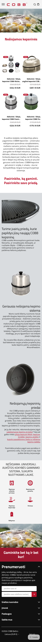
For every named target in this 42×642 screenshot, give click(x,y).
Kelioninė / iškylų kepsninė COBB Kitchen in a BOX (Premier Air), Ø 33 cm (11, 80)
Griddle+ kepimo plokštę (28, 437)
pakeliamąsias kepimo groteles (20, 432)
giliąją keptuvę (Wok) (23, 434)
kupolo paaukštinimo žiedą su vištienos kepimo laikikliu (23, 440)
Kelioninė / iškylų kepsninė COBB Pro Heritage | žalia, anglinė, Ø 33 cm (31, 117)
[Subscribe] (34, 594)
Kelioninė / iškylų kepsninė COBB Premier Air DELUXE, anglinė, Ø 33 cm (11, 117)
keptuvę (36, 434)
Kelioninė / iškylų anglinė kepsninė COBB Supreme (31, 80)
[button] (38, 4)
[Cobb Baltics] (17, 4)
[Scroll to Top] (38, 630)
